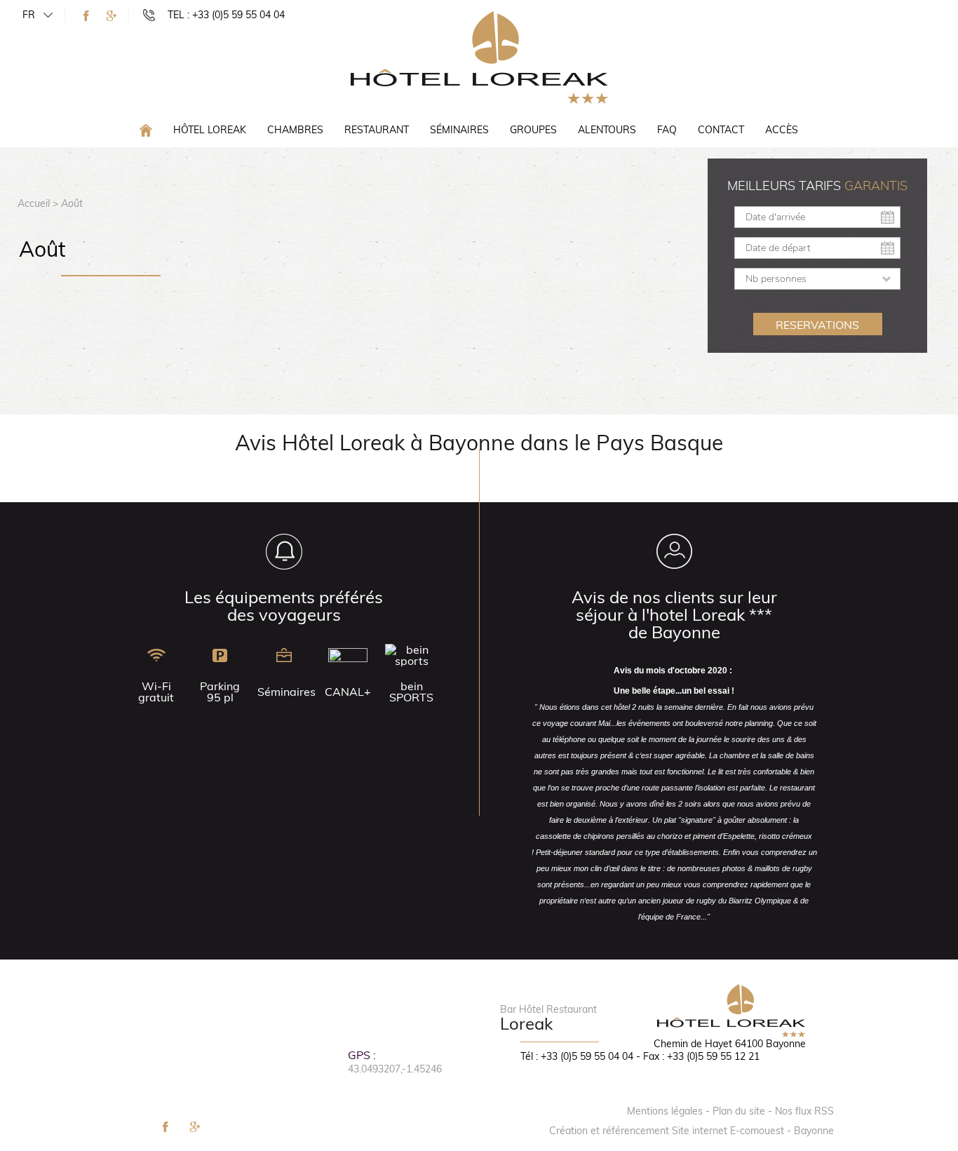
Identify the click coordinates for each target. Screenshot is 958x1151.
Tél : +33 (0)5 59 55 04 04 (576, 1056)
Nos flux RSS (804, 1111)
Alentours (607, 129)
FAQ (667, 129)
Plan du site (739, 1111)
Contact (721, 129)
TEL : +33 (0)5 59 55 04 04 (226, 14)
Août (72, 203)
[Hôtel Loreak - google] (111, 16)
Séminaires (459, 129)
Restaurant (376, 129)
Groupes (533, 129)
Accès (781, 129)
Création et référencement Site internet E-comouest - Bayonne (691, 1130)
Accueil (34, 203)
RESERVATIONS (817, 325)
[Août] (479, 57)
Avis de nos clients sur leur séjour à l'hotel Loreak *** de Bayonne (674, 614)
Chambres (295, 129)
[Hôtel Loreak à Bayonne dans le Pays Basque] (146, 129)
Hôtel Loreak (209, 129)
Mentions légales (665, 1111)
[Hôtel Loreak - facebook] (86, 16)
